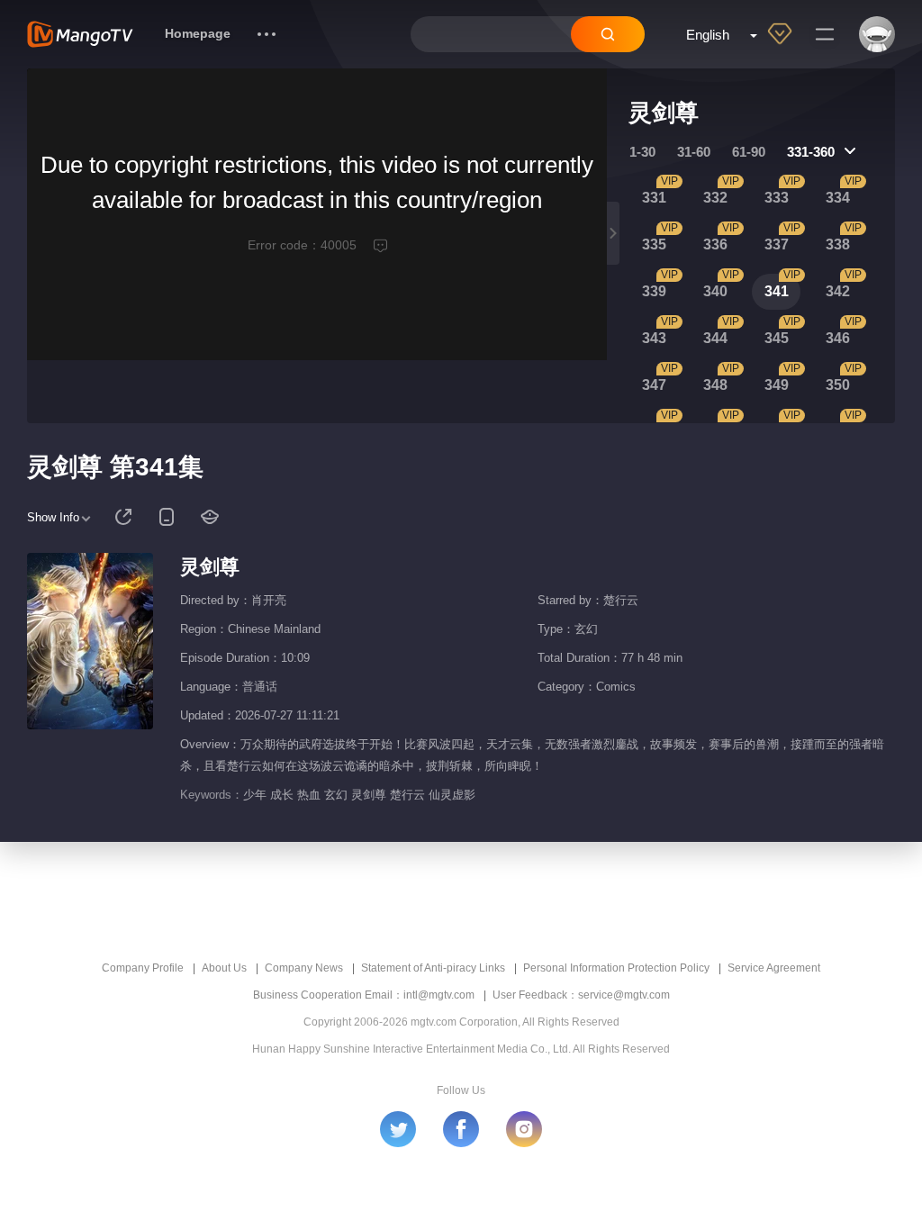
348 (715, 385)
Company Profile (143, 968)
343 (654, 338)
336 (715, 244)
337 (776, 244)
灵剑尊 (210, 567)
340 (715, 291)
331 (654, 197)
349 (776, 385)
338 (838, 244)
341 (776, 291)
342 (838, 291)
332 (715, 197)
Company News (304, 968)
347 (654, 385)
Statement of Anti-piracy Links (433, 968)
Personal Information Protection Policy (616, 968)
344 (715, 338)
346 (838, 338)
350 (838, 385)
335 (654, 244)
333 (776, 197)
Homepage (197, 33)
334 (838, 197)
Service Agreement (774, 968)
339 (654, 291)
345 (776, 338)
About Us (224, 968)
